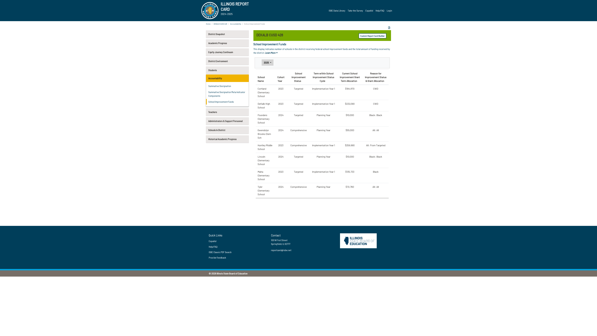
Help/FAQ (380, 10)
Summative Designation (219, 85)
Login (389, 10)
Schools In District (216, 129)
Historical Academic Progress (222, 139)
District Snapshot (216, 34)
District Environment (218, 61)
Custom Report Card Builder (372, 36)
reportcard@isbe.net (281, 250)
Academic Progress (217, 43)
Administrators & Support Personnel (225, 120)
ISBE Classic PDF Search (220, 252)
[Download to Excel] (389, 27)
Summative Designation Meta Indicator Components (226, 94)
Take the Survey (355, 10)
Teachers (212, 111)
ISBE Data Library (337, 10)
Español (369, 10)
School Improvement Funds (221, 101)
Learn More (270, 52)
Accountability (215, 78)
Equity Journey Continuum (220, 52)
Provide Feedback (217, 257)
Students (212, 70)
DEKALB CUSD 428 (220, 24)
